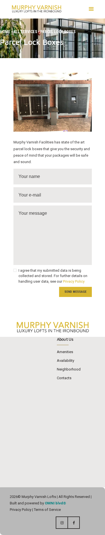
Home (5, 31)
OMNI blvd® (55, 503)
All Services (25, 31)
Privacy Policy (74, 281)
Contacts (64, 378)
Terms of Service (47, 509)
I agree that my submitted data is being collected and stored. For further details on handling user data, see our (52, 275)
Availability (65, 360)
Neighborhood (69, 369)
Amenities (65, 352)
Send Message (75, 292)
